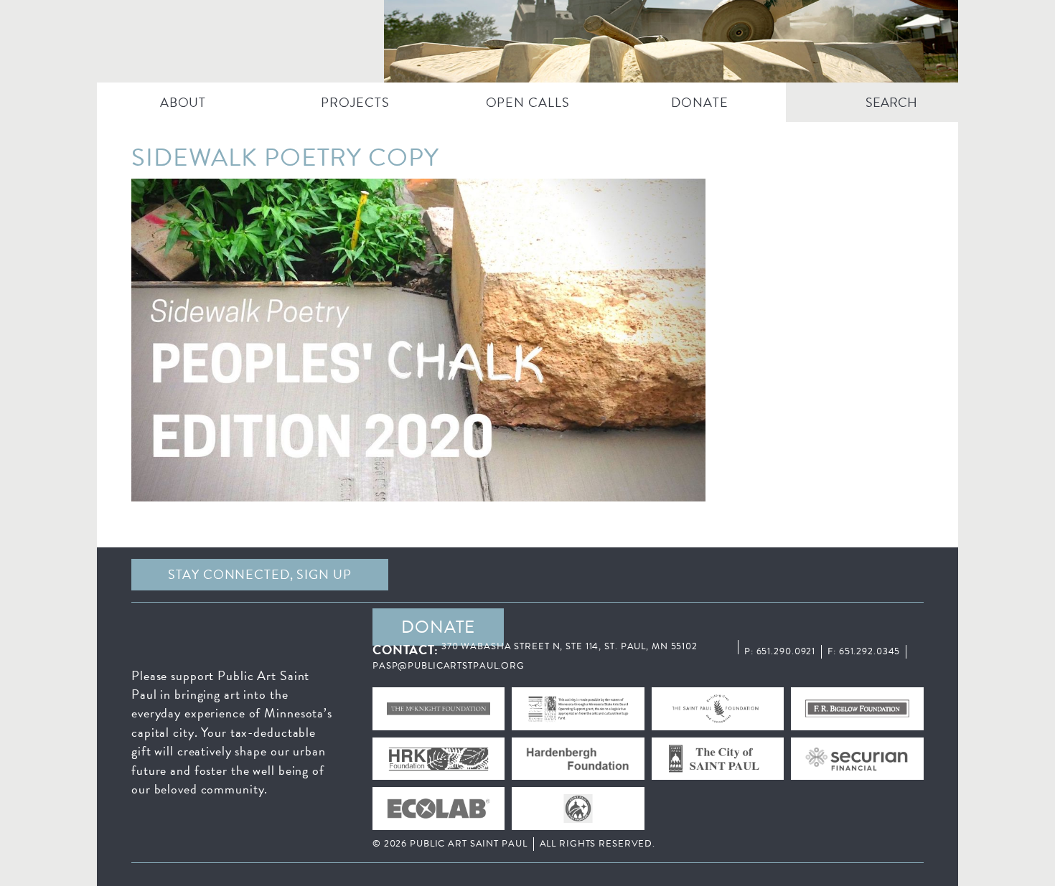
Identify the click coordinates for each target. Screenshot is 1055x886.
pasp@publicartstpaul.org (448, 666)
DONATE (699, 102)
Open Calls (528, 102)
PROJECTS (355, 102)
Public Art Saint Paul (527, 41)
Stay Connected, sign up (259, 574)
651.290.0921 (786, 651)
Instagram (788, 574)
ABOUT (183, 102)
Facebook (523, 574)
